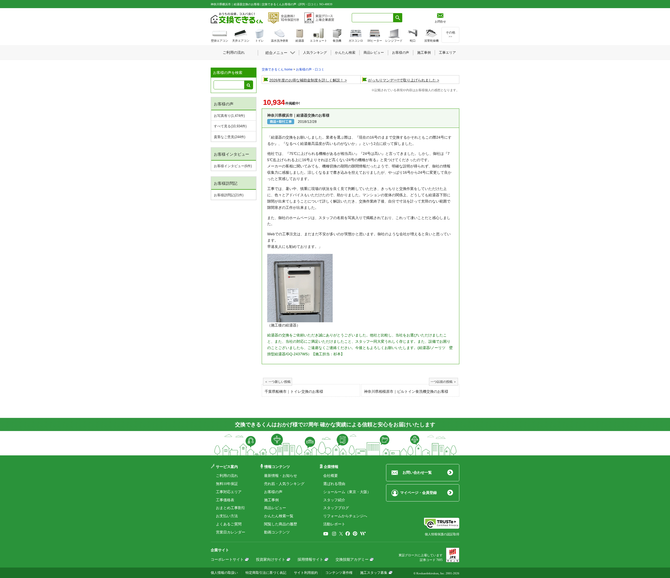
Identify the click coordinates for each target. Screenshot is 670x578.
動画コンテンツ (277, 532)
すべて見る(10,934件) (230, 126)
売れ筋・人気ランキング (284, 484)
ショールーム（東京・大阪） (347, 492)
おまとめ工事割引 (230, 508)
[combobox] (372, 17)
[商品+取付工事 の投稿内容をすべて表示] (280, 121)
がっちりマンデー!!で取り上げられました (402, 80)
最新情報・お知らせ (280, 476)
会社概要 (330, 476)
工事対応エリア (229, 492)
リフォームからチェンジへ (345, 516)
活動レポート (334, 524)
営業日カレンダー (230, 532)
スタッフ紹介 (334, 500)
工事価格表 (225, 500)
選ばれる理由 (334, 484)
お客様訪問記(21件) (228, 195)
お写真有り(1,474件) (229, 116)
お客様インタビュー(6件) (233, 166)
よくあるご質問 (229, 524)
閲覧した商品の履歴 (280, 524)
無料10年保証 (227, 484)
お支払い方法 (227, 516)
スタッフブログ (336, 508)
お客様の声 (273, 492)
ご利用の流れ (227, 476)
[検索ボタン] (397, 17)
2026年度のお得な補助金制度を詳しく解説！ (306, 80)
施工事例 (271, 500)
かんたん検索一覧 (278, 516)
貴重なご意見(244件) (229, 137)
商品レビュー (275, 508)
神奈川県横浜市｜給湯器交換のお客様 (298, 115)
